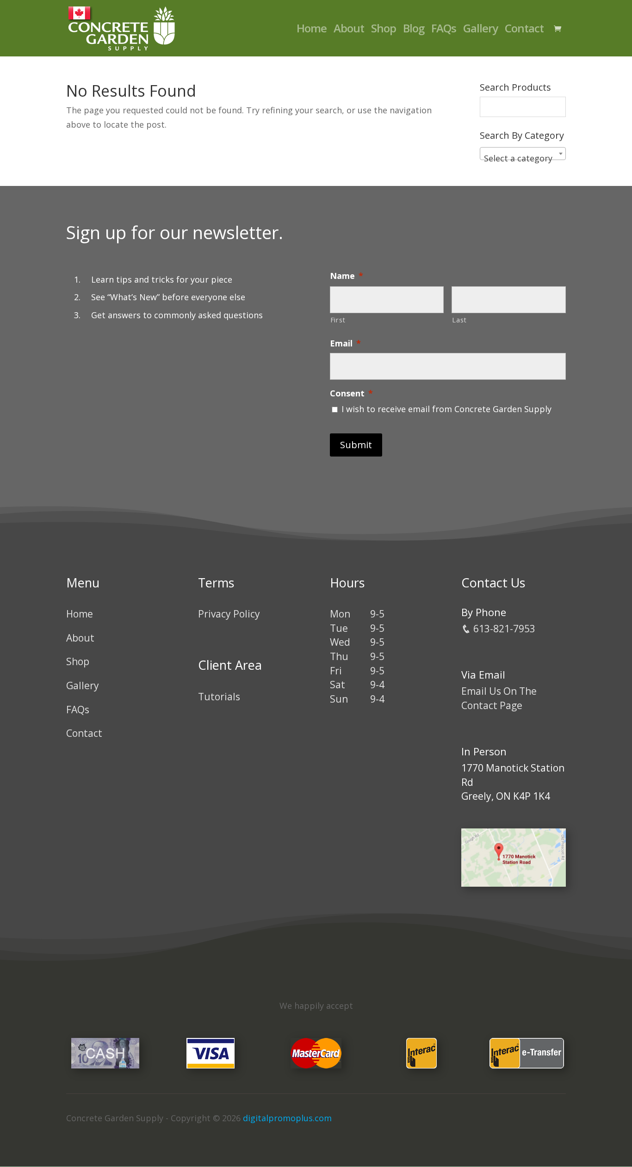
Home (312, 30)
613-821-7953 (503, 628)
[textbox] (522, 158)
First (338, 319)
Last (459, 319)
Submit (356, 444)
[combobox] (523, 153)
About (349, 30)
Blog (413, 30)
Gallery (480, 30)
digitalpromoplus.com (287, 1118)
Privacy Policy (229, 613)
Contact (524, 30)
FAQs (443, 30)
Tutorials (219, 696)
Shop (383, 30)
